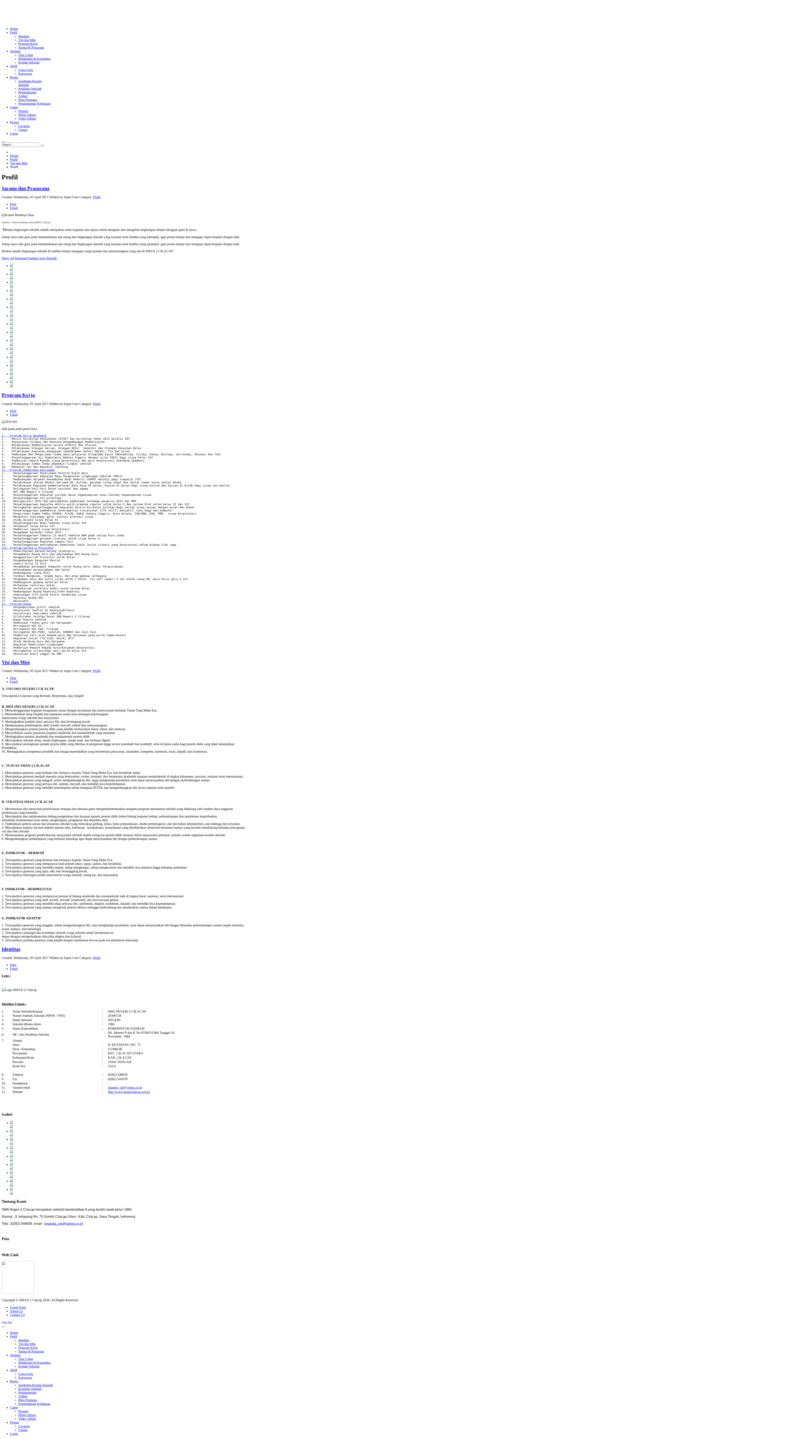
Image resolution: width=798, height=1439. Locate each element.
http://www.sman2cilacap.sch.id (129, 1092)
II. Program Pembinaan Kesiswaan (28, 469)
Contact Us (17, 1315)
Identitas (11, 949)
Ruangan (21, 258)
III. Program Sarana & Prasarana (27, 547)
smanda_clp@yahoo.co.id (125, 1087)
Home (14, 156)
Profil (13, 159)
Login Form (18, 1307)
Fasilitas (33, 258)
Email (14, 208)
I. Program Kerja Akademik (24, 435)
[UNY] (18, 1293)
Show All (8, 258)
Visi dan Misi (18, 163)
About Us (16, 1311)
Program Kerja (18, 395)
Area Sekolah (48, 258)
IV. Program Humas (17, 604)
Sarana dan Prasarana (25, 188)
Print (13, 204)
